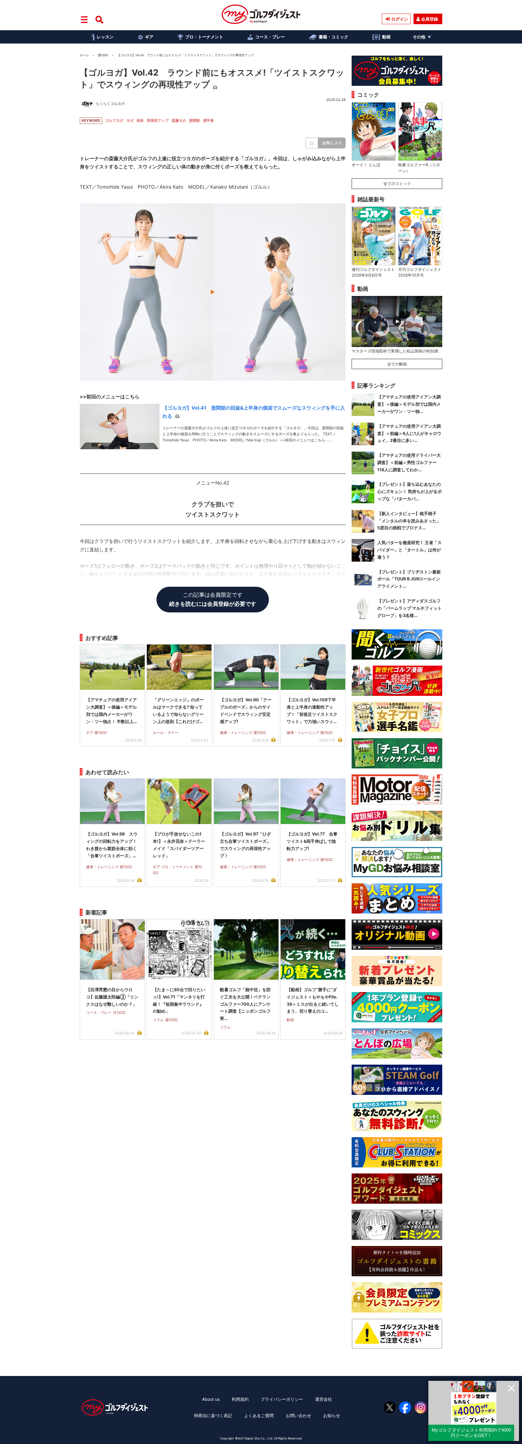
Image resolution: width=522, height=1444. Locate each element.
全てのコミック (397, 183)
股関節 (194, 120)
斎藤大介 (179, 120)
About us (211, 1399)
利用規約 (240, 1399)
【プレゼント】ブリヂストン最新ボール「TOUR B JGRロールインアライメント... (409, 579)
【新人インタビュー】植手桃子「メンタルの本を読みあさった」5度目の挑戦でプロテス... (409, 521)
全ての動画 (397, 364)
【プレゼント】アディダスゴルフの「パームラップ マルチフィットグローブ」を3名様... (409, 608)
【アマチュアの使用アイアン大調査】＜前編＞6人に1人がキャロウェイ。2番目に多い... (409, 433)
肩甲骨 (208, 120)
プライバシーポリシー (282, 1399)
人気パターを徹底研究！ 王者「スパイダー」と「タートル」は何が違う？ (409, 550)
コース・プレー (270, 36)
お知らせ (331, 1415)
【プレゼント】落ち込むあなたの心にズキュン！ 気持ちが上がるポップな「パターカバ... (409, 491)
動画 (386, 36)
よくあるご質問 (259, 1415)
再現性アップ (158, 120)
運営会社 (323, 1399)
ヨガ (130, 120)
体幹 (140, 120)
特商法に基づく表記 (213, 1415)
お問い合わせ (298, 1415)
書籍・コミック (333, 36)
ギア (149, 36)
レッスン (105, 36)
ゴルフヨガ (114, 120)
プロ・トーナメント (204, 36)
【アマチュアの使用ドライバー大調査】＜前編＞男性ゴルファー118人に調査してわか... (409, 462)
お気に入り (332, 143)
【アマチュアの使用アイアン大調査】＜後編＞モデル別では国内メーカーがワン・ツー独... (409, 404)
